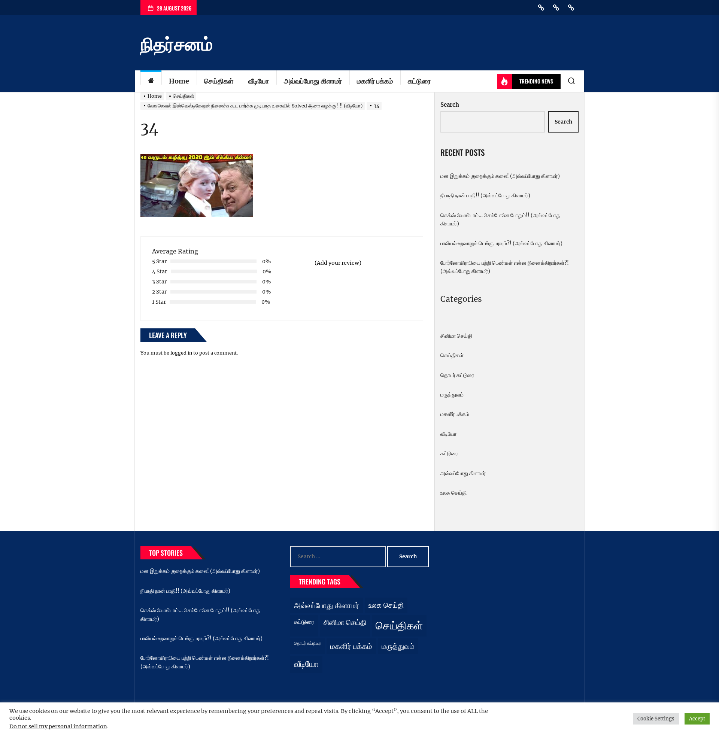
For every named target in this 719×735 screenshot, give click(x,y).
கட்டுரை (419, 81)
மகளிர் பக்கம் (375, 81)
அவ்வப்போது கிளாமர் (313, 81)
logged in (181, 353)
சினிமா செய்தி (456, 335)
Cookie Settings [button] (655, 719)
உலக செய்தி (453, 492)
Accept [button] (697, 719)
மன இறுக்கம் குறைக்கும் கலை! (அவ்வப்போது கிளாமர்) (500, 176)
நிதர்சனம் (176, 44)
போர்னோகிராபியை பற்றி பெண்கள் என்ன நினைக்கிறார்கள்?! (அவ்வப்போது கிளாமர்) (504, 266)
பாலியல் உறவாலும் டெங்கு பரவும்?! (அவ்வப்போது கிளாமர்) (501, 243)
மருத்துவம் (452, 394)
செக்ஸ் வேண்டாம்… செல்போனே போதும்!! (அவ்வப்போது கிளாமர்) (500, 219)
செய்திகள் (218, 81)
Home (179, 81)
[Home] (150, 81)
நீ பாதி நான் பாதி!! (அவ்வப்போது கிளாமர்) (485, 195)
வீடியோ (258, 81)
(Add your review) (338, 262)
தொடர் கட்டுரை (457, 375)
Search (449, 104)
